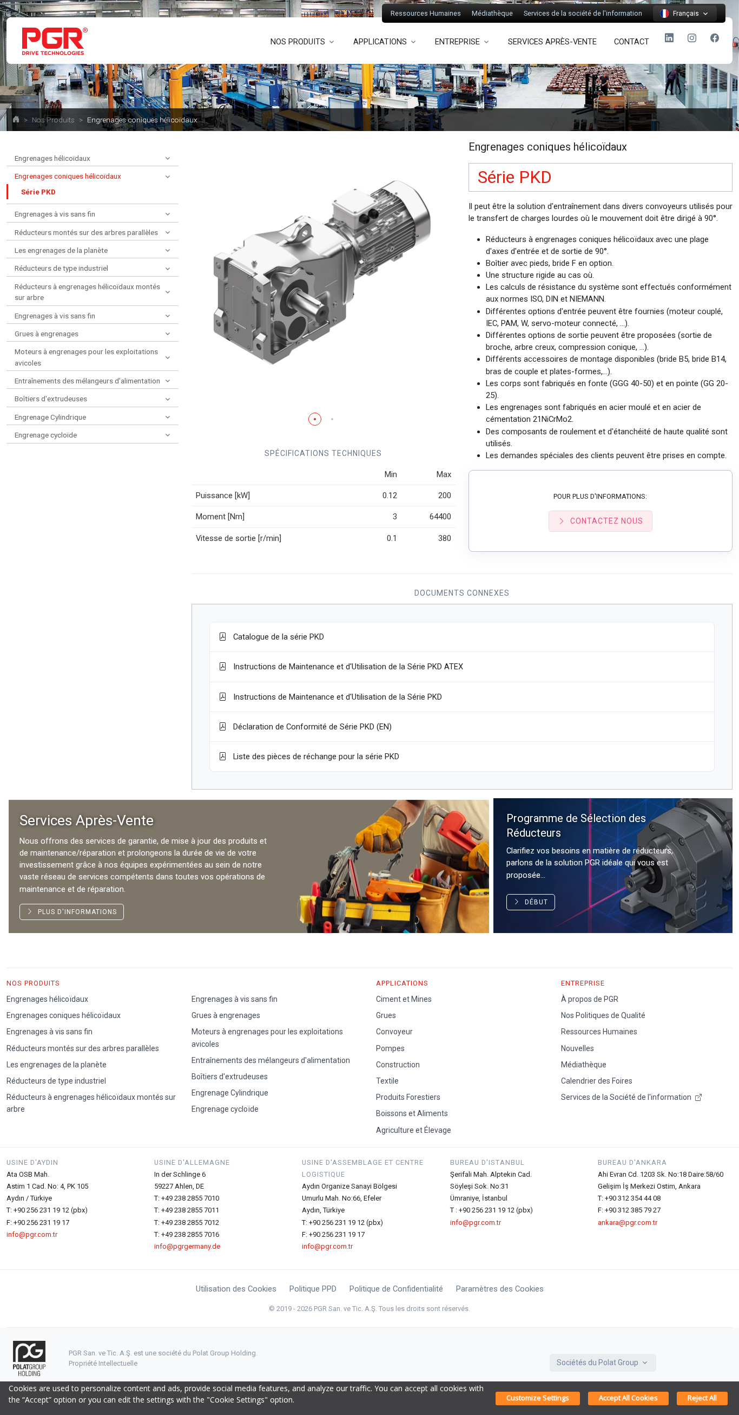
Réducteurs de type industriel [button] (61, 268)
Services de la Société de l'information (627, 1097)
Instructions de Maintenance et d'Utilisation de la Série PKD (334, 697)
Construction (398, 1064)
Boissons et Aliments (412, 1113)
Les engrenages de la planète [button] (61, 250)
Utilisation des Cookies (236, 1289)
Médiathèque (492, 13)
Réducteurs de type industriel (56, 1081)
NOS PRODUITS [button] (297, 42)
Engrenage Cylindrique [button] (50, 417)
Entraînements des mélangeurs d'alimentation (271, 1060)
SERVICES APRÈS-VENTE (552, 42)
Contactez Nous (606, 521)
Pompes (390, 1048)
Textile (387, 1081)
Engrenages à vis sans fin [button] (55, 214)
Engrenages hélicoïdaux (47, 999)
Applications (402, 983)
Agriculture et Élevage (413, 1130)
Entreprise (583, 983)
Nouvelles (577, 1048)
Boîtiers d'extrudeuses (230, 1076)
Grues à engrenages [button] (46, 333)
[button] (314, 419)
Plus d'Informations (75, 912)
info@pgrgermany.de (187, 1246)
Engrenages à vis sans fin (49, 1031)
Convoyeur (394, 1031)
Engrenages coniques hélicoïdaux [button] (68, 176)
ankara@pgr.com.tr (627, 1222)
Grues (386, 1015)
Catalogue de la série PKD (275, 637)
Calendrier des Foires (596, 1081)
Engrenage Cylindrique (230, 1092)
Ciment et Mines (404, 999)
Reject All (702, 1398)
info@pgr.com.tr (31, 1234)
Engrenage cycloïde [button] (46, 435)
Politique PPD (312, 1289)
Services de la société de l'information (583, 13)
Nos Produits (53, 119)
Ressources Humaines (426, 13)
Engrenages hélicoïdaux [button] (52, 158)
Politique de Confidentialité (396, 1289)
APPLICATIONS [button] (380, 42)
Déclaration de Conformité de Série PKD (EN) (309, 727)
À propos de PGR (589, 999)
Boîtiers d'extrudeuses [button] (51, 398)
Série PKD (38, 191)
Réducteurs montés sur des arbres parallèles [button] (86, 232)
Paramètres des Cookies (500, 1289)
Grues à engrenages (226, 1015)
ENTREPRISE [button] (457, 42)
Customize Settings (537, 1398)
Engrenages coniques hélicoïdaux (63, 1015)
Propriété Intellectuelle (103, 1363)
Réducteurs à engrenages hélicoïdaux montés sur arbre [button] (87, 292)
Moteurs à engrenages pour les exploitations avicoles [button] (86, 357)
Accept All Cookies (628, 1398)
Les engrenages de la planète (56, 1064)
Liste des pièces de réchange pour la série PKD (313, 756)
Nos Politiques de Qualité (603, 1015)
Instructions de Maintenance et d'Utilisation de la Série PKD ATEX (345, 666)
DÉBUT (534, 902)
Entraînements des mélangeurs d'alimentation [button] (87, 380)
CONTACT (631, 42)
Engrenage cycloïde (225, 1109)
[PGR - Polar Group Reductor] (53, 41)
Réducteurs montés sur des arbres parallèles (82, 1048)
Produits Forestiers (408, 1097)
